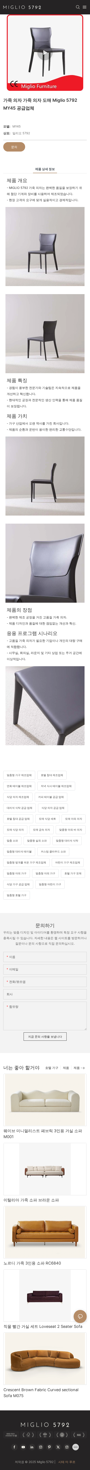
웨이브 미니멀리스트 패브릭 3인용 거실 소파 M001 (42, 1133)
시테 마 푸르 (66, 1462)
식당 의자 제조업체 (18, 797)
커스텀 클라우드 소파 (53, 851)
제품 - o (79, 1068)
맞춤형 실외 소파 (37, 840)
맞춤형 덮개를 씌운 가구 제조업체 (26, 862)
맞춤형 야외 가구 (16, 873)
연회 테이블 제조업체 (19, 786)
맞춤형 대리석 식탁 (67, 840)
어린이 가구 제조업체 (67, 862)
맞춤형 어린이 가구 (50, 884)
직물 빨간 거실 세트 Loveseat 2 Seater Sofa (42, 1326)
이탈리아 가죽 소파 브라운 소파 (31, 1200)
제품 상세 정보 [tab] (45, 169)
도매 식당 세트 (47, 818)
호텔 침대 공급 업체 (18, 818)
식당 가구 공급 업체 (18, 884)
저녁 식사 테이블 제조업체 (56, 786)
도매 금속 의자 (41, 829)
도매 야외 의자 (73, 818)
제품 (66, 1068)
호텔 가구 (51, 1068)
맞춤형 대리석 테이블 (19, 851)
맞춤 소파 (12, 840)
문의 (14, 147)
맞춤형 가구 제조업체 (19, 775)
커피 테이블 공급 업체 (51, 797)
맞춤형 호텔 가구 (16, 895)
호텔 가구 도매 (72, 873)
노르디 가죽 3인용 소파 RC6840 (32, 1263)
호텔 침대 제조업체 (52, 775)
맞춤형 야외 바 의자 (70, 829)
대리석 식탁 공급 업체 (19, 807)
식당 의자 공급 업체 (53, 807)
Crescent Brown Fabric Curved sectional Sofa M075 (40, 1392)
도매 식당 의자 (15, 829)
